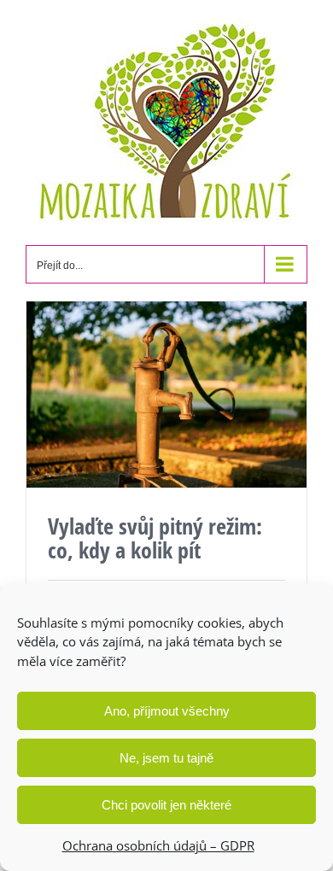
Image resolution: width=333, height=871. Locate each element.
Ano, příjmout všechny (167, 711)
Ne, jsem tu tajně (166, 758)
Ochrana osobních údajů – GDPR (158, 845)
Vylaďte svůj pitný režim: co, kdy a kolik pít (155, 538)
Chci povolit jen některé (166, 805)
